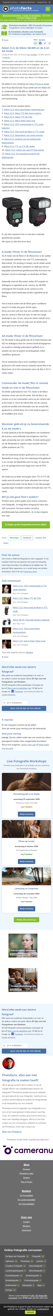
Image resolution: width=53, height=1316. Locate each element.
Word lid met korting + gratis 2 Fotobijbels (22, 16)
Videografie (28, 1285)
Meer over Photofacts (11, 1132)
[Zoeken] (47, 9)
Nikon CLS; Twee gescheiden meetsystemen (26, 630)
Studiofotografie (33, 1276)
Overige (10, 1290)
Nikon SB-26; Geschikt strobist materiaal (31, 620)
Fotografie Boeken (43, 2)
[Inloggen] (49, 2)
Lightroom (11, 1261)
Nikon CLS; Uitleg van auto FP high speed (24, 150)
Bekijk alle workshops (26, 920)
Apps (41, 1285)
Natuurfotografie (37, 1266)
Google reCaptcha (8, 695)
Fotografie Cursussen (10, 2)
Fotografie (38, 1256)
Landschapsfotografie (15, 1271)
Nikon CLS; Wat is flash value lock (19, 121)
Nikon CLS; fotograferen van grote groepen (23, 135)
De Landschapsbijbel (26, 1200)
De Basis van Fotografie (17, 1256)
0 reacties (6, 58)
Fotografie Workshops (27, 2)
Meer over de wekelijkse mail (19, 688)
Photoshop (27, 1261)
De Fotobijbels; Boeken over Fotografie (25, 32)
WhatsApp (14, 537)
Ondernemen (12, 1285)
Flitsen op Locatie (26, 841)
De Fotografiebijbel (26, 1204)
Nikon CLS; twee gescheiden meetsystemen (24, 110)
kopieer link (41, 537)
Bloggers (26, 1226)
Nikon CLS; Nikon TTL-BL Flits (18, 117)
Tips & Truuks (26, 1182)
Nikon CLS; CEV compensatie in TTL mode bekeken (30, 588)
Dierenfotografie (37, 1271)
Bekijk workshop (26, 814)
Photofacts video (26, 1173)
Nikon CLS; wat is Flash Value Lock (29, 641)
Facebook (27, 537)
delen (5, 543)
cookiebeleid (43, 1309)
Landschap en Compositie (26, 888)
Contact (26, 1222)
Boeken (26, 1178)
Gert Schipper (32, 55)
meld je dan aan (28, 745)
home (6, 40)
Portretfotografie (14, 1276)
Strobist (42, 40)
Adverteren (26, 1230)
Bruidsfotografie (13, 1280)
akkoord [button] (30, 1312)
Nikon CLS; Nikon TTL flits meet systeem (22, 113)
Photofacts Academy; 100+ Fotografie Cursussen (30, 25)
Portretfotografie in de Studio (26, 794)
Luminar (41, 1261)
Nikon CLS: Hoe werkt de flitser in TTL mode (30, 609)
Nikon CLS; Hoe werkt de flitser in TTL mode (24, 132)
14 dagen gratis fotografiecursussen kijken (26, 524)
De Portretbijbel (26, 1195)
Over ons (26, 1217)
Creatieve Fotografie (15, 1266)
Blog (26, 1164)
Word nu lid (31, 18)
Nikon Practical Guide (39, 84)
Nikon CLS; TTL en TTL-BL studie (19, 146)
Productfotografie (32, 1280)
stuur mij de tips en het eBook (25, 708)
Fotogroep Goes (30, 572)
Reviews (26, 1169)
